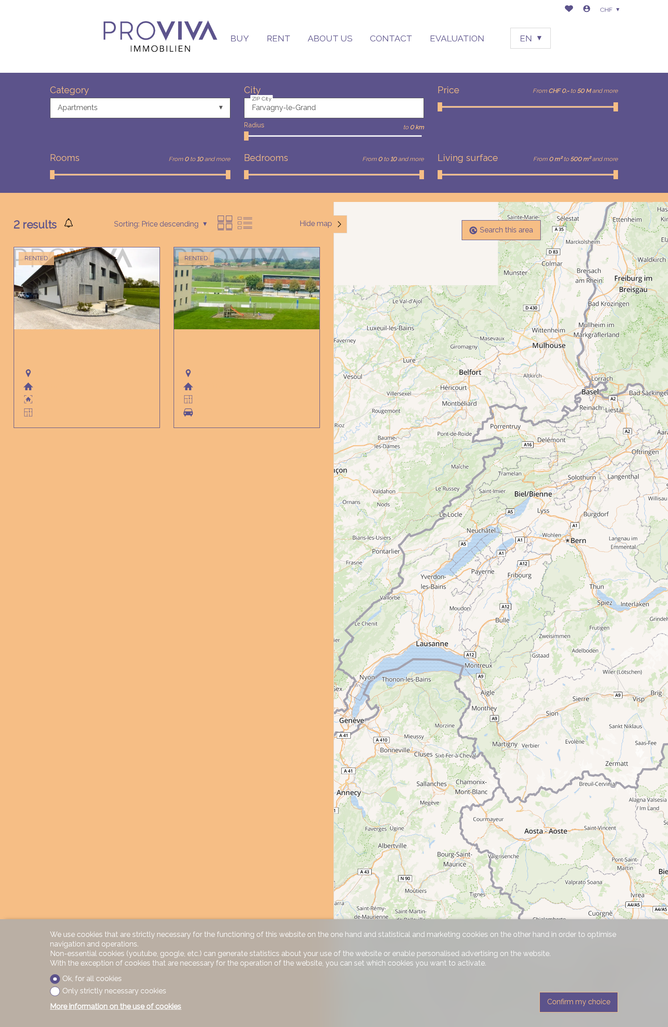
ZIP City (262, 98)
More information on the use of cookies (115, 1006)
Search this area (506, 230)
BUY (239, 38)
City (252, 90)
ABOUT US (330, 38)
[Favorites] (569, 10)
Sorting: (127, 224)
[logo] (160, 36)
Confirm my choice (578, 1001)
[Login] (587, 10)
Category (69, 90)
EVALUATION (457, 38)
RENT (278, 38)
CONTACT (391, 38)
